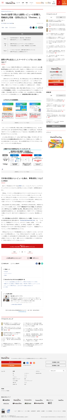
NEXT (30, 251)
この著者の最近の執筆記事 (16, 304)
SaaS (6, 27)
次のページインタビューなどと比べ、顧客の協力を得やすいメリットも (22, 246)
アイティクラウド (8, 273)
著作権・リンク (20, 411)
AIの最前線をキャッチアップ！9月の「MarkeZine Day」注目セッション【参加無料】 (55, 122)
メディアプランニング (28, 380)
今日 (51, 17)
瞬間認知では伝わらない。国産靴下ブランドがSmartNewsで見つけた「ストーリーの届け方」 (12, 345)
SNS (25, 384)
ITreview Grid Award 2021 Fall (27, 220)
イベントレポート (12, 27)
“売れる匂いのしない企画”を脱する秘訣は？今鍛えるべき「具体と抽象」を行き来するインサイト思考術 (34, 324)
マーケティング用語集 (5, 390)
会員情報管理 (33, 411)
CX (13, 375)
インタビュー (26, 373)
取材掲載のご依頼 (55, 365)
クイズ (25, 376)
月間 (61, 17)
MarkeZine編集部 (9, 23)
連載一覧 (14, 382)
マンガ (25, 375)
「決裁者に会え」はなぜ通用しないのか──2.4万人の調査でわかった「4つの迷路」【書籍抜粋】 (55, 105)
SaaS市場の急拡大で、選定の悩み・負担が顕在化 (20, 37)
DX (13, 373)
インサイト (15, 376)
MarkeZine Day (38, 373)
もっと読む (5, 287)
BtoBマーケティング (16, 378)
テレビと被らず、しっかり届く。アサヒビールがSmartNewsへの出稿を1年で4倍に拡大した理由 (34, 330)
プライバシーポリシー (57, 411)
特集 (27, 2)
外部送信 (64, 411)
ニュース (18, 2)
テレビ (25, 382)
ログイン (56, 84)
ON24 (20, 186)
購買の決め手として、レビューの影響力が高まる (20, 39)
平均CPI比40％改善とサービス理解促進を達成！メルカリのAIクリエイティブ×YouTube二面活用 (12, 334)
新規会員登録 (56, 81)
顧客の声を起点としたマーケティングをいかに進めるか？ (22, 43)
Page (5, 38)
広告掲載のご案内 (55, 362)
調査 (25, 378)
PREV (14, 251)
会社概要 (42, 411)
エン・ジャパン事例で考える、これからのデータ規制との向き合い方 (18, 285)
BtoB (3, 27)
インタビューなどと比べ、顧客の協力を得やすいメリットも (22, 49)
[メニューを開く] (2, 2)
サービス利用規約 (49, 411)
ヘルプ (15, 411)
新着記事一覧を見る (56, 126)
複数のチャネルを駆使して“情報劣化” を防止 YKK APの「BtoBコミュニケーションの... (22, 283)
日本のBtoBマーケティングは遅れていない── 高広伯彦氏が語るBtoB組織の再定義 (12, 323)
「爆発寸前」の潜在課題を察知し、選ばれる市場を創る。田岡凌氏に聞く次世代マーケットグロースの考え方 (34, 335)
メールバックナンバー (56, 77)
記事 (23, 2)
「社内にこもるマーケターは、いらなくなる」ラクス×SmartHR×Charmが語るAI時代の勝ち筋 (12, 329)
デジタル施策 (15, 380)
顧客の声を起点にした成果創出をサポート (19, 51)
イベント (31, 2)
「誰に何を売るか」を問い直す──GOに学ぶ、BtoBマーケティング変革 (34, 340)
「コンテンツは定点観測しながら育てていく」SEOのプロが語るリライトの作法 (20, 281)
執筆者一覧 (15, 384)
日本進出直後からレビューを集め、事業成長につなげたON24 (23, 45)
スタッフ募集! (27, 411)
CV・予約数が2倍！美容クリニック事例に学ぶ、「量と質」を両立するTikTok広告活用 (12, 339)
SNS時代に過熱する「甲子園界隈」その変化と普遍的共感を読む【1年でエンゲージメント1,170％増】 (34, 345)
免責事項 (38, 411)
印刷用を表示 (6, 263)
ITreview (6, 271)
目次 (22, 33)
